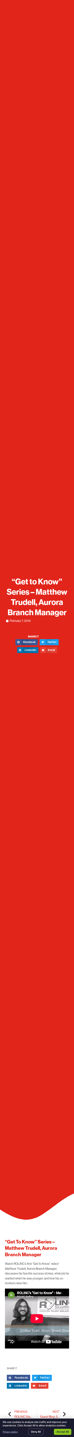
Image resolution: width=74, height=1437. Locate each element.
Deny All (36, 1431)
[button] (26, 642)
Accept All (63, 1431)
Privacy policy (10, 1431)
